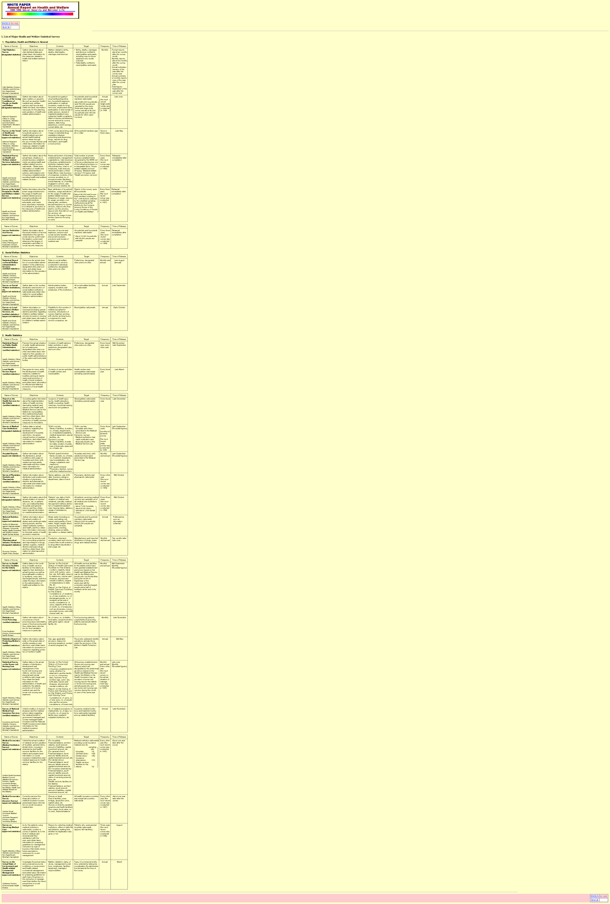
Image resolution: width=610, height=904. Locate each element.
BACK (6, 27)
